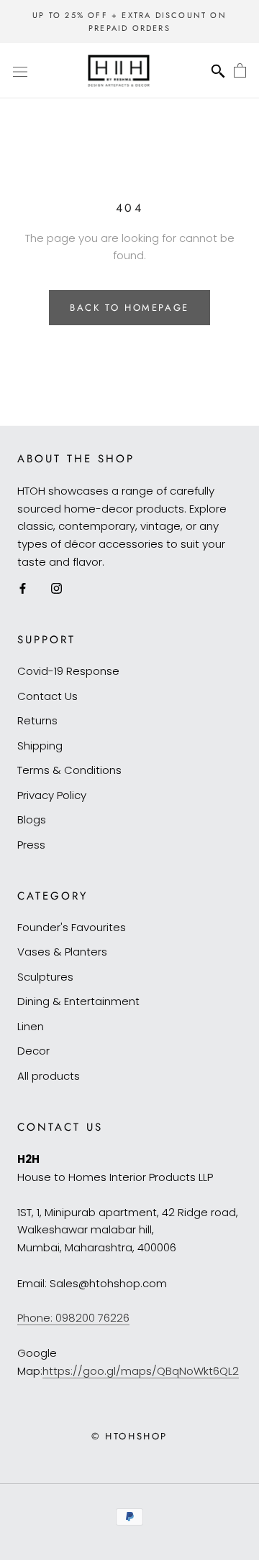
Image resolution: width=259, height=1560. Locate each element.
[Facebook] (22, 588)
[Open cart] (240, 71)
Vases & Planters (62, 951)
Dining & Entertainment (78, 1001)
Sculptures (45, 976)
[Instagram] (56, 588)
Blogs (31, 819)
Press (31, 844)
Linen (30, 1026)
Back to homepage (129, 307)
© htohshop (129, 1436)
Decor (33, 1050)
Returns (37, 720)
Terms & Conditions (69, 769)
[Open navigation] (20, 71)
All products (48, 1075)
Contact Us (47, 696)
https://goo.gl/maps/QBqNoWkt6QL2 (140, 1370)
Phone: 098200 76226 (73, 1317)
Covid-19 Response (68, 670)
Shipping (40, 745)
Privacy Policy (51, 795)
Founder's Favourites (71, 927)
